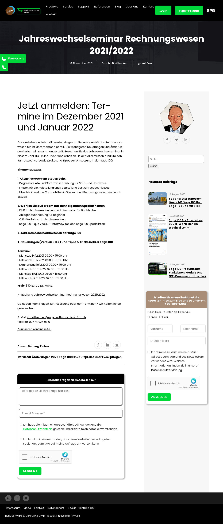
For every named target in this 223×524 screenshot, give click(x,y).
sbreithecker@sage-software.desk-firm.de (56, 317)
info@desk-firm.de (69, 516)
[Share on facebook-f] (98, 345)
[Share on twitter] (117, 345)
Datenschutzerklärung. (166, 370)
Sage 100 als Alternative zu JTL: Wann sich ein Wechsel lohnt (185, 223)
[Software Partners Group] (210, 10)
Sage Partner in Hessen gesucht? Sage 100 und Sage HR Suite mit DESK (185, 202)
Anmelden (159, 396)
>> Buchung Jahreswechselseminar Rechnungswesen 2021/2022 (61, 295)
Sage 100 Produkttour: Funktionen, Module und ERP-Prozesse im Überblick (187, 272)
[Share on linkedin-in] (107, 345)
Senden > (30, 470)
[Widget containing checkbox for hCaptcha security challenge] (45, 457)
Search (153, 166)
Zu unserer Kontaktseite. (34, 329)
